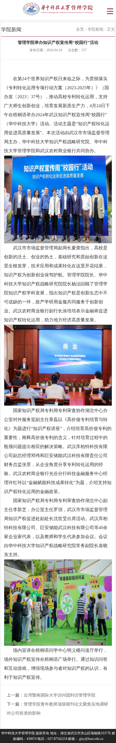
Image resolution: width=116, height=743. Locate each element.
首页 (80, 29)
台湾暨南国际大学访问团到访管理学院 (59, 695)
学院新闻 (95, 29)
